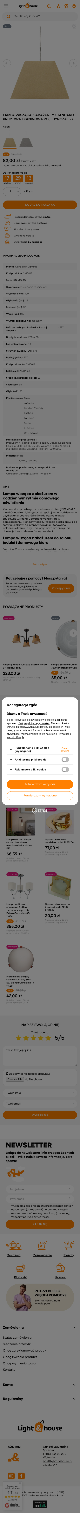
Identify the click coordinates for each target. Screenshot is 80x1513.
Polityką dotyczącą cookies (34, 723)
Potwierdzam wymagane (40, 795)
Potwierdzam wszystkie (40, 784)
